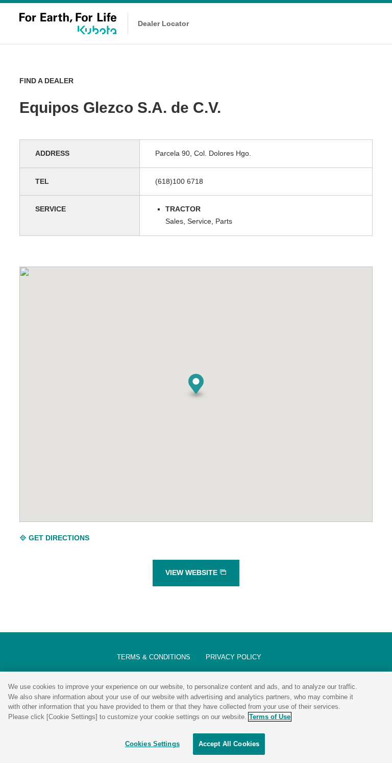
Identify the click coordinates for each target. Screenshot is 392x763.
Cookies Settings (152, 744)
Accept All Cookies (229, 744)
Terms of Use (269, 717)
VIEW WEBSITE (192, 572)
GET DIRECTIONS (58, 538)
